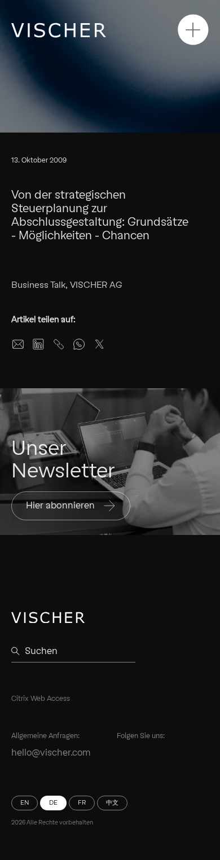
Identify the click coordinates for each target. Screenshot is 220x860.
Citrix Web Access (40, 698)
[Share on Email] (18, 344)
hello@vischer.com (51, 752)
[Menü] (193, 29)
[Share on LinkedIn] (38, 344)
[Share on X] (99, 344)
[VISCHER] (58, 30)
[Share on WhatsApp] (79, 344)
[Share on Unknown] (58, 344)
